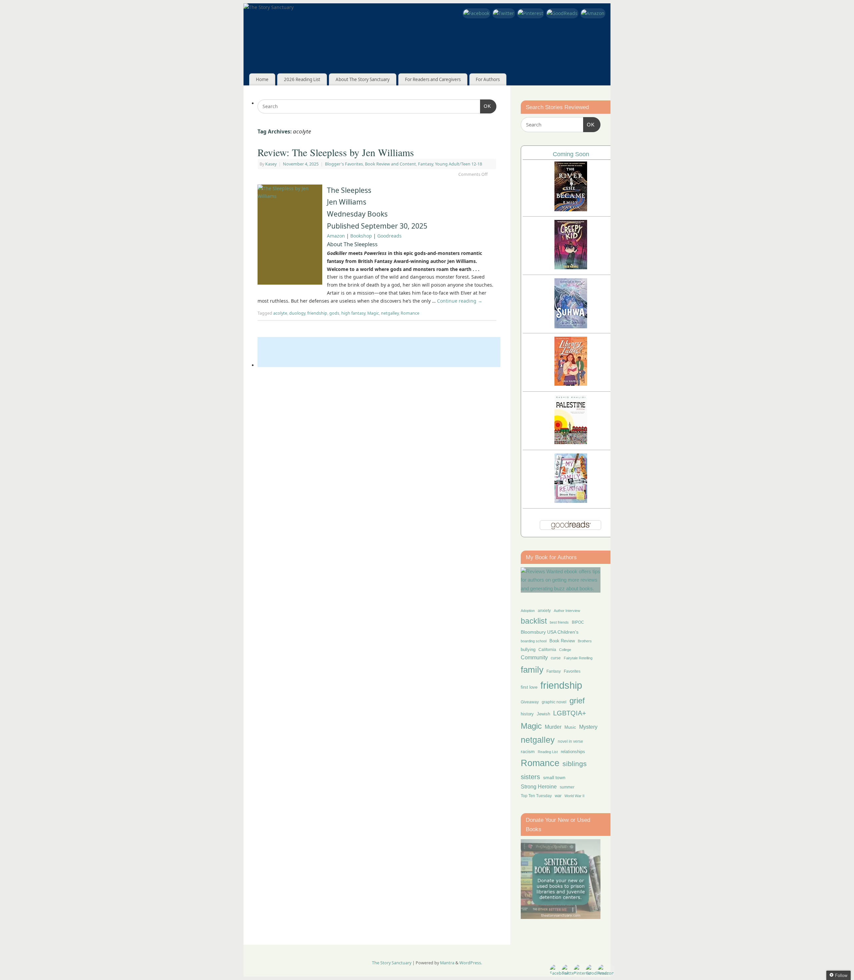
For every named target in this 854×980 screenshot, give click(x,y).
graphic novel (554, 702)
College (565, 650)
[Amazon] (592, 13)
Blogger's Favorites (344, 164)
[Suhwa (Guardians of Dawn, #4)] (570, 326)
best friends (559, 622)
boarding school (533, 641)
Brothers (585, 641)
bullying (528, 649)
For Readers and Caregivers (433, 79)
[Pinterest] (530, 13)
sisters (530, 776)
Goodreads (389, 236)
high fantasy (353, 313)
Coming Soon (571, 154)
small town (554, 777)
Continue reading (459, 301)
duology (297, 313)
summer (567, 787)
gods (334, 313)
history (527, 713)
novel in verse (570, 741)
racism (528, 751)
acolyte (280, 313)
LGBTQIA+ (569, 713)
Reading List (548, 752)
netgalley (390, 313)
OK (485, 106)
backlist (534, 621)
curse (556, 658)
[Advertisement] (379, 352)
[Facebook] (476, 13)
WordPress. (470, 963)
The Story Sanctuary (391, 963)
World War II (574, 796)
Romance (410, 313)
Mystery (588, 727)
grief (577, 700)
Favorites (572, 671)
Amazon (336, 236)
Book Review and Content (390, 164)
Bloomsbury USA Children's (549, 632)
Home (262, 79)
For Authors (488, 79)
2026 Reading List (302, 79)
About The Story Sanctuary (363, 79)
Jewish (543, 713)
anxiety (544, 610)
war (558, 795)
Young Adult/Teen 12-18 (458, 164)
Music (570, 727)
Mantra (447, 963)
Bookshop (361, 236)
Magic (373, 313)
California (547, 649)
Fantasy (425, 164)
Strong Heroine (539, 786)
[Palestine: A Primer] (570, 442)
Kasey (271, 164)
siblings (574, 763)
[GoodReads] (562, 13)
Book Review (562, 640)
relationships (573, 751)
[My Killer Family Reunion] (570, 501)
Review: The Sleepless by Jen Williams (336, 152)
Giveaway (530, 702)
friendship (317, 313)
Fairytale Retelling (578, 658)
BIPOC (578, 622)
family (532, 669)
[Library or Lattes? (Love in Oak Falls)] (570, 384)
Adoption (528, 611)
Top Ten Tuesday (536, 795)
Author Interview (567, 611)
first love (529, 687)
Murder (553, 727)
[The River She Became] (570, 209)
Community (534, 657)
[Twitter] (503, 13)
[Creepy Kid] (570, 267)
